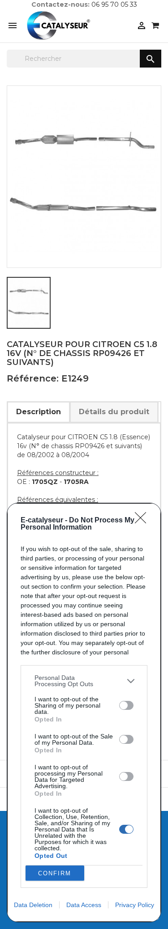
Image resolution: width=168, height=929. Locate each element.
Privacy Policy (134, 904)
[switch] (126, 705)
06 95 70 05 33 (114, 4)
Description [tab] (38, 411)
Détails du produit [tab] (114, 411)
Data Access (83, 904)
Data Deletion (33, 904)
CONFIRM (54, 873)
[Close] (143, 520)
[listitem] (84, 680)
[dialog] (84, 712)
